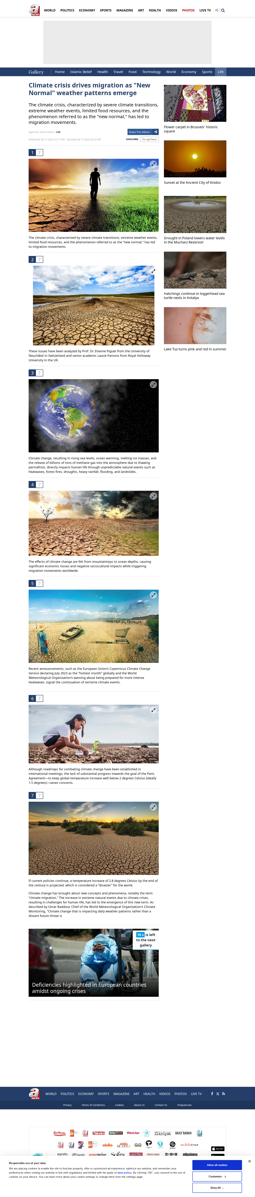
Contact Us (161, 1105)
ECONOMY (87, 10)
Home (60, 71)
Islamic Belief (81, 71)
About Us (139, 1105)
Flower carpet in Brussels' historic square (191, 129)
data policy (124, 1172)
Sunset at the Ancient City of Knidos (192, 182)
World (171, 71)
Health (102, 71)
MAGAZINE (124, 10)
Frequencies (184, 1105)
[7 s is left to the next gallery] (94, 962)
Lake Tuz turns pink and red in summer (195, 349)
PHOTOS (188, 10)
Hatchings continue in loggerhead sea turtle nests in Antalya (194, 296)
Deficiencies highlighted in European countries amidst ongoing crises (89, 987)
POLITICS (67, 10)
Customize (215, 1176)
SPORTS (106, 10)
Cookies (119, 1105)
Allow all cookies (217, 1165)
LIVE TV (205, 10)
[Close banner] (249, 1161)
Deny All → (217, 1187)
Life (221, 71)
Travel (118, 71)
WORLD (50, 10)
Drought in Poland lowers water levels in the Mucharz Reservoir (194, 240)
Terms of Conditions (93, 1105)
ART (141, 10)
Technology (151, 71)
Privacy (67, 1105)
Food (133, 71)
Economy (188, 71)
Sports (207, 71)
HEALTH (155, 10)
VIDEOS (171, 10)
